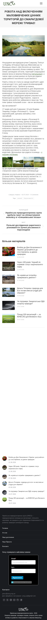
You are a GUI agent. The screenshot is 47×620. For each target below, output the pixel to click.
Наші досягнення (8, 537)
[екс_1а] (18, 162)
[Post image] (8, 251)
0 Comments (34, 195)
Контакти (5, 546)
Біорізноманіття (28, 198)
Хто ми (4, 533)
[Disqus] (23, 361)
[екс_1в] (39, 162)
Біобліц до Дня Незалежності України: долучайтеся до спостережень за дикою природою (29, 250)
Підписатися (17, 578)
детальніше (37, 74)
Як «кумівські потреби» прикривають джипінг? (27, 276)
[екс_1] (29, 162)
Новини (17, 195)
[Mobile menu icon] (41, 3)
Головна (5, 528)
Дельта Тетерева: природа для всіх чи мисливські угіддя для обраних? (30, 290)
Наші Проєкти (7, 542)
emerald (19, 198)
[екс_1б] (7, 162)
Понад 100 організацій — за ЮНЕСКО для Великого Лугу (29, 315)
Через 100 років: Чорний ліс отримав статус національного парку (30, 264)
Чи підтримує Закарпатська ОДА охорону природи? (31, 302)
